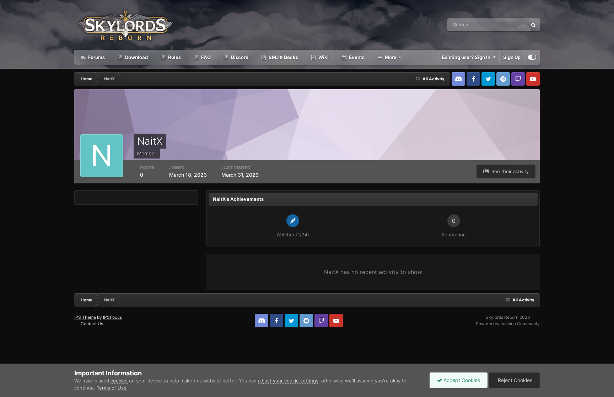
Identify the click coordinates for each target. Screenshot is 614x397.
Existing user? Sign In (467, 57)
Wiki (323, 57)
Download (136, 57)
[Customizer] (532, 57)
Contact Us (92, 323)
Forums (96, 57)
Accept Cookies (461, 380)
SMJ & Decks (283, 57)
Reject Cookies (514, 380)
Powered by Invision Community (508, 323)
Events (356, 57)
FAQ (205, 57)
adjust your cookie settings (288, 380)
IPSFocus (112, 317)
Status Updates (502, 24)
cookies (119, 380)
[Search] (533, 24)
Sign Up (512, 57)
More (391, 57)
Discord (239, 57)
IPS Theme (85, 317)
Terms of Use (111, 388)
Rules (174, 57)
